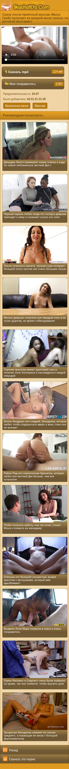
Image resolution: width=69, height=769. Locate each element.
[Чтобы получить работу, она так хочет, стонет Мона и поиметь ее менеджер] (34, 504)
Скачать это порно (21, 759)
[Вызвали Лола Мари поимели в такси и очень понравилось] (34, 607)
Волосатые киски (16, 105)
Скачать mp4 (34, 72)
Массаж (40, 105)
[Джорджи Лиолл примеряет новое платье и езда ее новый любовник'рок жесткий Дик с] (34, 141)
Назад (13, 750)
